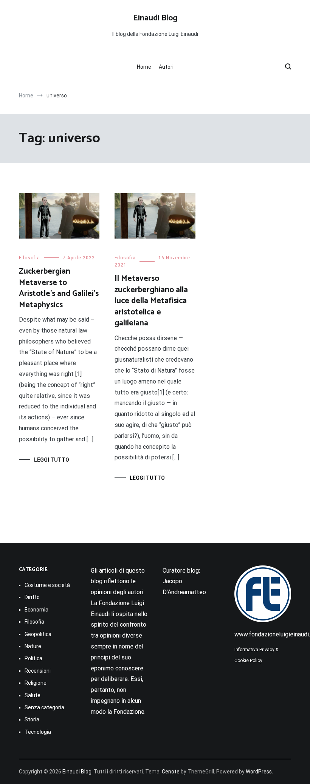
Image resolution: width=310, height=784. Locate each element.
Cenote (171, 772)
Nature (33, 646)
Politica (33, 658)
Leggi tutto (51, 460)
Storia (32, 719)
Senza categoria (44, 707)
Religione (35, 683)
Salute (32, 695)
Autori (166, 67)
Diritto (32, 597)
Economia (36, 610)
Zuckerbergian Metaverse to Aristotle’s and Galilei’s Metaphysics (59, 288)
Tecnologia (38, 732)
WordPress (259, 772)
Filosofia (29, 257)
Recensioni (38, 671)
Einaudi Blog (155, 18)
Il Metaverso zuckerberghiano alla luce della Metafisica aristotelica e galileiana (151, 301)
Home (144, 67)
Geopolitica (38, 634)
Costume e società (47, 585)
